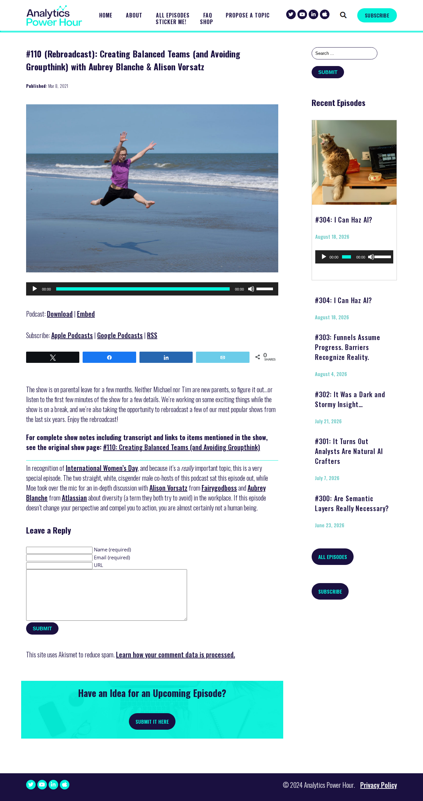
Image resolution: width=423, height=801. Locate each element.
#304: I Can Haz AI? (343, 220)
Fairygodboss (219, 488)
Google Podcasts (120, 335)
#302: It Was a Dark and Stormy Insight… (350, 399)
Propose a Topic (248, 15)
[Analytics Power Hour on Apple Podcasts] (324, 14)
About (134, 15)
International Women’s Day (102, 468)
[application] (152, 289)
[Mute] (251, 289)
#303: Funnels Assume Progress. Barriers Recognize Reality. (347, 347)
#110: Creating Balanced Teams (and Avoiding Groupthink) (181, 447)
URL (98, 565)
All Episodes (173, 15)
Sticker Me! (171, 21)
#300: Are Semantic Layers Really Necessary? (352, 503)
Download (60, 314)
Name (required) (112, 549)
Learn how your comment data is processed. (175, 654)
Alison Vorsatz (168, 488)
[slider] (265, 288)
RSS (152, 335)
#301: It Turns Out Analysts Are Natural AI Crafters (349, 451)
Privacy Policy (378, 785)
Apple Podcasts (72, 335)
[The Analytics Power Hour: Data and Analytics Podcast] (54, 15)
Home (105, 15)
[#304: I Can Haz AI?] (354, 160)
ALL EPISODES (332, 556)
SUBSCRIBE (377, 15)
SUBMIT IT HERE (152, 721)
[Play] (34, 289)
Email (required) (112, 557)
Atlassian (74, 498)
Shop (206, 21)
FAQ (207, 15)
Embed (86, 314)
